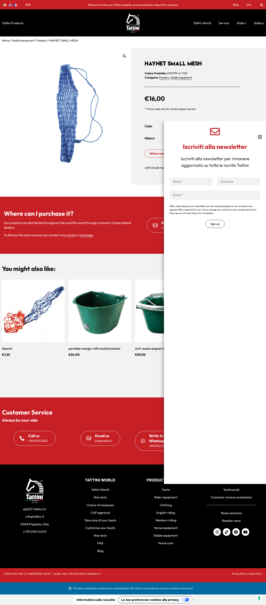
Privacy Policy (239, 573)
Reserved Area (231, 513)
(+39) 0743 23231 (35, 531)
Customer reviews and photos (231, 497)
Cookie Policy (255, 573)
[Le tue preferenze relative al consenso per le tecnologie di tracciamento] (259, 598)
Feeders (42, 40)
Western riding (165, 520)
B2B (28, 4)
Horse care (165, 543)
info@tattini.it (34, 516)
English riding (165, 513)
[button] (261, 4)
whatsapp (86, 235)
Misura (150, 138)
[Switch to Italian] (5, 4)
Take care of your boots (100, 520)
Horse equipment (166, 528)
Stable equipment (23, 40)
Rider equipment (165, 497)
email (71, 235)
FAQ (100, 543)
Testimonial (231, 490)
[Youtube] (245, 532)
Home (6, 40)
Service (224, 23)
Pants (166, 490)
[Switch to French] (15, 4)
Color (148, 126)
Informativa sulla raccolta (96, 600)
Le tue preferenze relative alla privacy (150, 600)
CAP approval (100, 513)
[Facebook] (236, 532)
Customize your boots (100, 528)
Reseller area (231, 521)
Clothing (166, 505)
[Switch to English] (10, 4)
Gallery (259, 23)
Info (248, 4)
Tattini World (202, 23)
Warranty (100, 497)
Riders (241, 23)
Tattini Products (12, 23)
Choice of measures (100, 505)
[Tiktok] (226, 532)
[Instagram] (217, 532)
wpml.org (105, 588)
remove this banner (182, 588)
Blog (236, 4)
